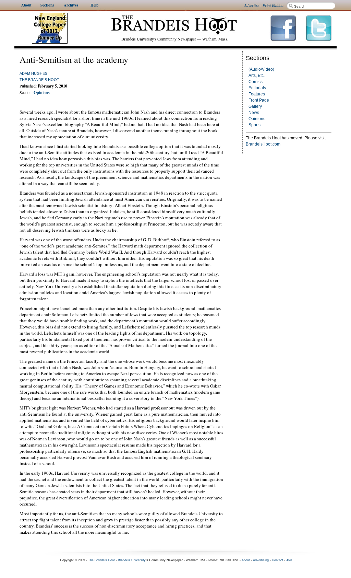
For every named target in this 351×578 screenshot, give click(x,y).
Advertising (261, 560)
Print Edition (273, 5)
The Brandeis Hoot (39, 80)
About (246, 560)
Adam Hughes (33, 73)
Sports (255, 125)
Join (289, 560)
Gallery (255, 106)
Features (257, 94)
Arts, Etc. (257, 75)
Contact (277, 560)
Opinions (257, 118)
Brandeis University (132, 560)
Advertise (251, 5)
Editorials (257, 87)
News (254, 112)
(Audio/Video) (261, 69)
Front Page (259, 100)
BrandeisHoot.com (263, 144)
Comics (256, 81)
